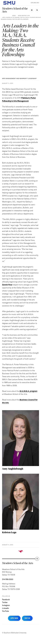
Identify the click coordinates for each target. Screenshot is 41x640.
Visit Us (27, 618)
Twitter (5, 602)
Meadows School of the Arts (15, 10)
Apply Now (14, 618)
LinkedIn (5, 608)
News (14, 15)
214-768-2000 (7, 579)
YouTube (5, 611)
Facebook (6, 599)
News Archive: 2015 (24, 15)
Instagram (6, 605)
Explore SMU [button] (35, 3)
